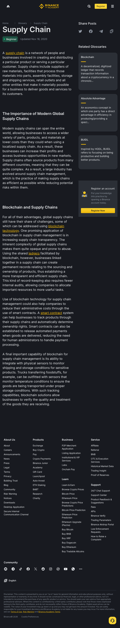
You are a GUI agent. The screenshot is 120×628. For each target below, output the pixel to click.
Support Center (99, 495)
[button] (112, 6)
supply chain (15, 53)
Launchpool (39, 476)
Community (9, 489)
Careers (8, 450)
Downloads (9, 502)
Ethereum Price (69, 498)
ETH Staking (39, 485)
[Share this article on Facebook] (91, 31)
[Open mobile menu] (112, 6)
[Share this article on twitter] (80, 31)
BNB (93, 454)
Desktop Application (14, 507)
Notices (8, 498)
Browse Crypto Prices (73, 489)
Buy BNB (66, 533)
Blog (6, 485)
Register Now (98, 210)
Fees (93, 507)
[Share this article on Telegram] (101, 31)
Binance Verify (98, 515)
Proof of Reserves (100, 475)
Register (101, 6)
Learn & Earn (68, 485)
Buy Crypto (38, 450)
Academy (37, 467)
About (7, 445)
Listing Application (71, 453)
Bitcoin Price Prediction (73, 510)
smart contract (51, 313)
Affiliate (95, 445)
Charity (36, 498)
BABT (35, 489)
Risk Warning (10, 493)
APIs (93, 511)
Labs (64, 465)
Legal (6, 467)
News (7, 458)
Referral (95, 450)
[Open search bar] (88, 6)
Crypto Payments (42, 458)
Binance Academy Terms (49, 611)
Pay (35, 454)
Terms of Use (16, 611)
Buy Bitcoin (67, 529)
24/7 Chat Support (100, 490)
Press (6, 463)
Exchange (38, 445)
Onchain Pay (68, 469)
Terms (7, 471)
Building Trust (11, 480)
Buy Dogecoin (69, 542)
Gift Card (37, 471)
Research (37, 493)
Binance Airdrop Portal (102, 524)
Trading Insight (98, 470)
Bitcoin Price (68, 493)
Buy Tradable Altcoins (73, 551)
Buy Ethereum (69, 547)
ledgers (34, 253)
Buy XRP (66, 538)
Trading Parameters (101, 520)
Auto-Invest (39, 480)
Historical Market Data (102, 466)
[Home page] (49, 6)
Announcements (12, 454)
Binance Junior (40, 463)
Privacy (7, 476)
